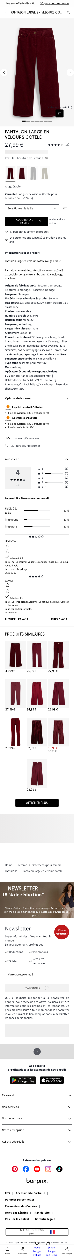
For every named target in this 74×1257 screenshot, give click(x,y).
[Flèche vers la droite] (70, 72)
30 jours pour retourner (54, 3)
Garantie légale (45, 1219)
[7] (50, 121)
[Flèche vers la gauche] (3, 72)
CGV (7, 1193)
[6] (46, 121)
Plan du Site (42, 1213)
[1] (24, 121)
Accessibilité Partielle (30, 1193)
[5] (41, 121)
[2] (28, 121)
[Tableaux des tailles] (65, 208)
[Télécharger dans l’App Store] (52, 1080)
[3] (33, 121)
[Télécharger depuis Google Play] (23, 1080)
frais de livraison (33, 158)
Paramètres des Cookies (21, 1206)
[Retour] (5, 12)
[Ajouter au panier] (60, 113)
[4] (37, 121)
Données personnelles (18, 1018)
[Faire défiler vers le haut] (37, 1051)
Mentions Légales (16, 1213)
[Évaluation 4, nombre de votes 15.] (55, 145)
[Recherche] (68, 12)
